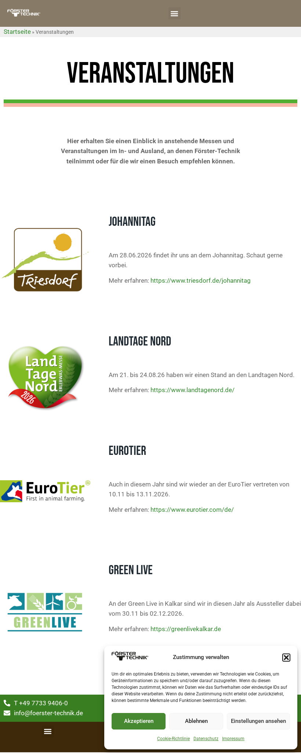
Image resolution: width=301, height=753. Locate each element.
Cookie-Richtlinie (173, 738)
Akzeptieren (138, 721)
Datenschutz (205, 738)
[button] (286, 657)
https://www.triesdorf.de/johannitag (200, 280)
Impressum (233, 738)
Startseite (17, 31)
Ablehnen (196, 721)
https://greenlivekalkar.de (185, 629)
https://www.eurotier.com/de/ (191, 509)
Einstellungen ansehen (258, 721)
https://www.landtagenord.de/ (192, 390)
